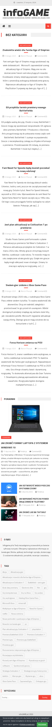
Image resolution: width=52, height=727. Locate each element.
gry (45, 587)
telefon (5, 676)
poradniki (27, 555)
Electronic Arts (27, 587)
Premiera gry (8, 639)
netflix (5, 613)
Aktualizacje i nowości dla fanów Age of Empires (22, 577)
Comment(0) (42, 55)
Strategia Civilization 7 (11, 671)
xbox (41, 676)
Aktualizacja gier (17, 572)
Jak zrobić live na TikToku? (32, 512)
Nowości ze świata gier (12, 624)
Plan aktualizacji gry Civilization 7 (15, 629)
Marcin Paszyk (26, 55)
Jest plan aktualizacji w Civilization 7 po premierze (26, 226)
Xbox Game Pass (9, 681)
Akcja (5, 572)
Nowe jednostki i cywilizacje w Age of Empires (21, 618)
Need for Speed (36, 608)
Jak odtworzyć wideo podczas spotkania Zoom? (34, 487)
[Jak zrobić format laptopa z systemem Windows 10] (26, 418)
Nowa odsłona (17, 613)
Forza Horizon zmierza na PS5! (26, 342)
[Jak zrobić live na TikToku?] (9, 515)
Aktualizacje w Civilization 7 (13, 582)
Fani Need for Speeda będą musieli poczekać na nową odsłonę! (26, 169)
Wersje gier (16, 676)
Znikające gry (41, 681)
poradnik (9, 399)
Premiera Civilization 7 (36, 634)
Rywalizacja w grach (37, 660)
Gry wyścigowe (9, 598)
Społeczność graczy (22, 665)
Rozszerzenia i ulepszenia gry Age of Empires (21, 650)
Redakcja (23, 451)
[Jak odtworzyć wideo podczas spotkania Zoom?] (9, 488)
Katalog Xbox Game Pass (28, 598)
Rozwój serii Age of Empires (14, 660)
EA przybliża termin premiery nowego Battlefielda (26, 109)
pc (26, 624)
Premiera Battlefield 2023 (13, 634)
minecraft (22, 603)
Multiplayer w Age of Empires (14, 608)
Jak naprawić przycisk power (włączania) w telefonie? (34, 500)
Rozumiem (42, 724)
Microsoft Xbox (8, 603)
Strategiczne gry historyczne (35, 671)
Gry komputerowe (10, 592)
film (38, 587)
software (6, 665)
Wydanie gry (30, 676)
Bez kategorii (25, 45)
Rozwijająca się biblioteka (13, 655)
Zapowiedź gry (26, 681)
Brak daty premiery (10, 587)
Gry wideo (39, 592)
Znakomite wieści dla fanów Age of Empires (26, 50)
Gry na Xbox (26, 592)
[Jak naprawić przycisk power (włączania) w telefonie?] (9, 501)
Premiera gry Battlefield (26, 639)
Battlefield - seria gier (36, 582)
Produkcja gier (8, 644)
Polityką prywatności (27, 724)
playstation (36, 629)
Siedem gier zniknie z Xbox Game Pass (26, 285)
